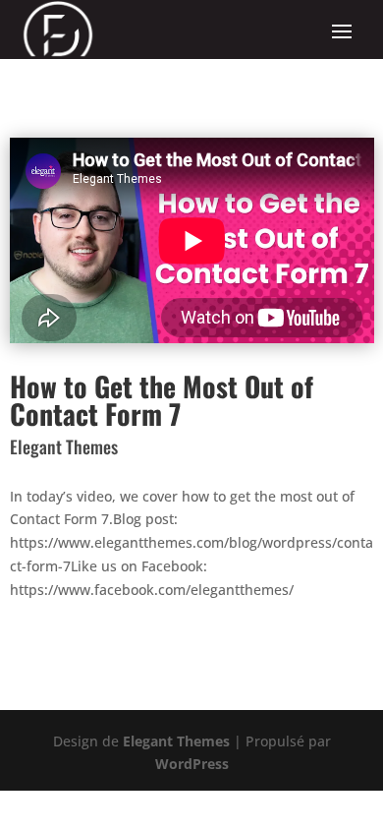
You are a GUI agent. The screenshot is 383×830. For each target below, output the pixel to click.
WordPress (192, 763)
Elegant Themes (176, 741)
